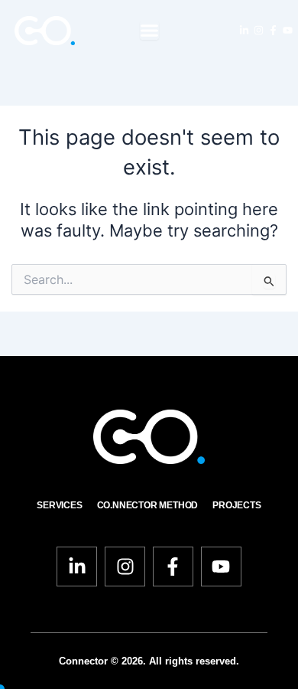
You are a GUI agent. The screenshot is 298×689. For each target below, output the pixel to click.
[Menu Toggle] (149, 30)
